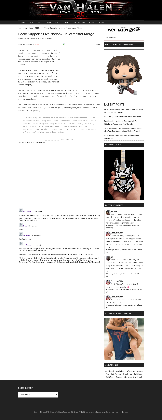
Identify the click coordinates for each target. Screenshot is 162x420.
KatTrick (114, 211)
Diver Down (127, 374)
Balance (119, 377)
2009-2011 (30, 142)
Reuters (38, 45)
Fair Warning (116, 374)
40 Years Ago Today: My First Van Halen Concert (122, 117)
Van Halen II (120, 371)
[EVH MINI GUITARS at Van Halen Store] (124, 200)
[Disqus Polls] (59, 177)
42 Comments (48, 38)
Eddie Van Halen (40, 142)
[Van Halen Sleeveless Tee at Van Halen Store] (124, 359)
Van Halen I (109, 371)
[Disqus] (59, 235)
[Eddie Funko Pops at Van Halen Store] (124, 99)
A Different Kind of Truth (133, 377)
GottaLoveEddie (117, 233)
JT (112, 257)
